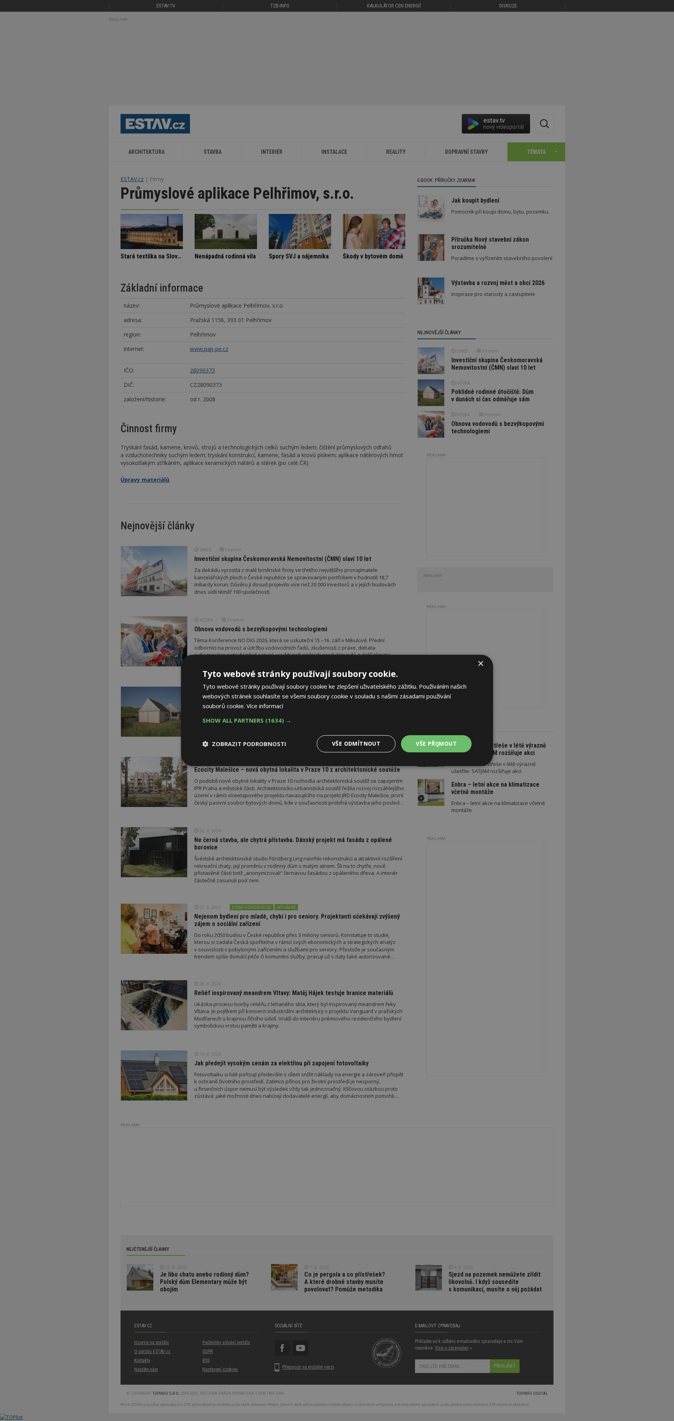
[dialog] (337, 710)
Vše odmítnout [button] (356, 743)
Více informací (265, 706)
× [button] (480, 664)
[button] (337, 720)
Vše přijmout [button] (436, 743)
